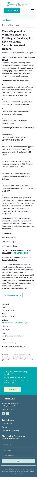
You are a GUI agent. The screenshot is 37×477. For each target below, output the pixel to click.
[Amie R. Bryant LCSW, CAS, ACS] (18, 4)
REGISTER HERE (21, 253)
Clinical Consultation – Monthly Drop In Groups (6, 358)
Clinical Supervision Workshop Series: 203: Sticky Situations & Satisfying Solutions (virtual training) (23, 357)
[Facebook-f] (3, 413)
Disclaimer (23, 474)
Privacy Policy (15, 474)
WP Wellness (31, 471)
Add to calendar (12, 295)
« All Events (6, 20)
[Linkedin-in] (7, 413)
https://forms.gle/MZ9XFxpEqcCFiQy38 (15, 323)
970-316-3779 (7, 409)
